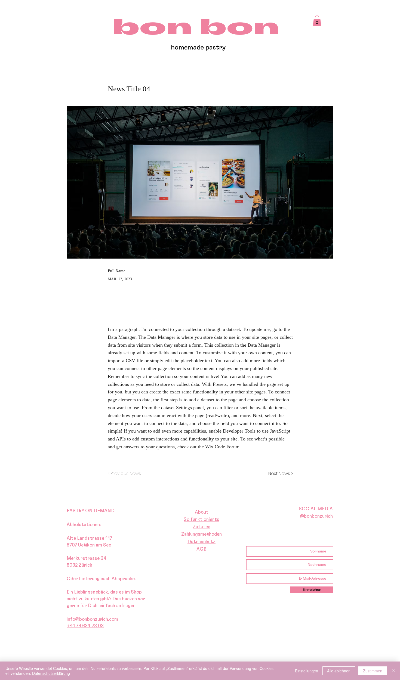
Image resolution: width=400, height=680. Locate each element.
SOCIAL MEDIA (316, 508)
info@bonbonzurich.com (92, 619)
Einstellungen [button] (306, 670)
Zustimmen (372, 670)
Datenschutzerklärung (51, 673)
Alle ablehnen (338, 670)
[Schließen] (393, 671)
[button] (317, 20)
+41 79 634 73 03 (85, 625)
